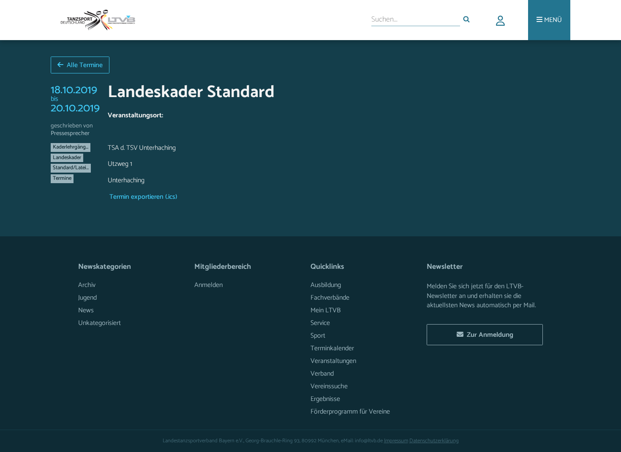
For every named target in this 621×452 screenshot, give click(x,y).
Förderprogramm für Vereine (350, 411)
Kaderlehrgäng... (70, 147)
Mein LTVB (325, 310)
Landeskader (67, 157)
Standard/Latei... (71, 167)
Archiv (86, 285)
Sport (317, 335)
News (86, 310)
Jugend (87, 297)
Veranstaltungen (333, 361)
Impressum (396, 440)
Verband (322, 373)
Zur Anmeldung (488, 335)
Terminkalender (332, 348)
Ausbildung (325, 285)
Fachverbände (329, 297)
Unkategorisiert (99, 323)
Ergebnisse (325, 399)
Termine (62, 178)
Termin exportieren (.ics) (142, 197)
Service (320, 323)
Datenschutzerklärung (434, 440)
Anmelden (208, 285)
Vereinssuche (329, 386)
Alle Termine (83, 65)
